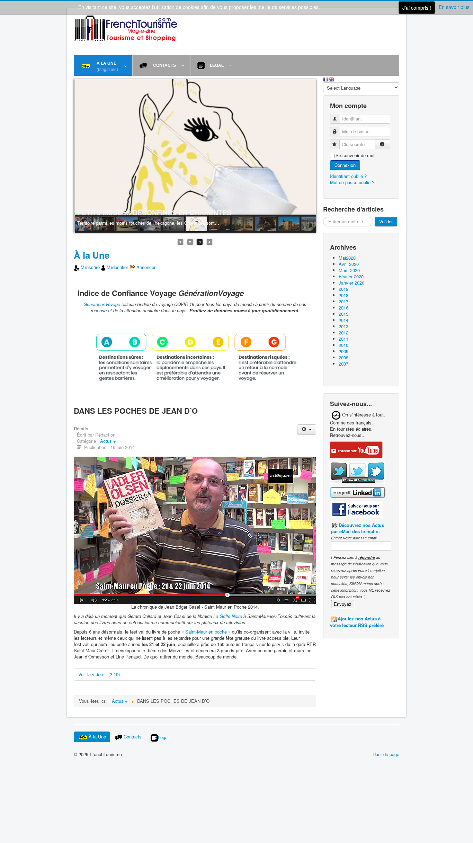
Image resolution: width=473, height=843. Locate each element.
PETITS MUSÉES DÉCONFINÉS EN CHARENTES (154, 212)
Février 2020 (351, 276)
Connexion (345, 165)
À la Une (91, 255)
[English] (331, 78)
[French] (326, 78)
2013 (343, 326)
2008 (343, 357)
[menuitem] (103, 65)
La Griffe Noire (227, 616)
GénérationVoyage (101, 304)
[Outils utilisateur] (306, 429)
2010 (343, 345)
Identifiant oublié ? (348, 176)
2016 (343, 307)
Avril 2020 (349, 264)
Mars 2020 (349, 270)
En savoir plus (454, 6)
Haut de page (386, 754)
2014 (343, 320)
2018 (343, 295)
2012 (343, 332)
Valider (386, 221)
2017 (343, 301)
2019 (343, 289)
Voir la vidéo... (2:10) (99, 674)
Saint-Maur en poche (206, 631)
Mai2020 (347, 257)
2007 (343, 363)
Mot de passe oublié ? (352, 182)
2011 (343, 338)
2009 (343, 351)
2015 (343, 314)
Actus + (108, 441)
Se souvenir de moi (355, 155)
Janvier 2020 (351, 282)
